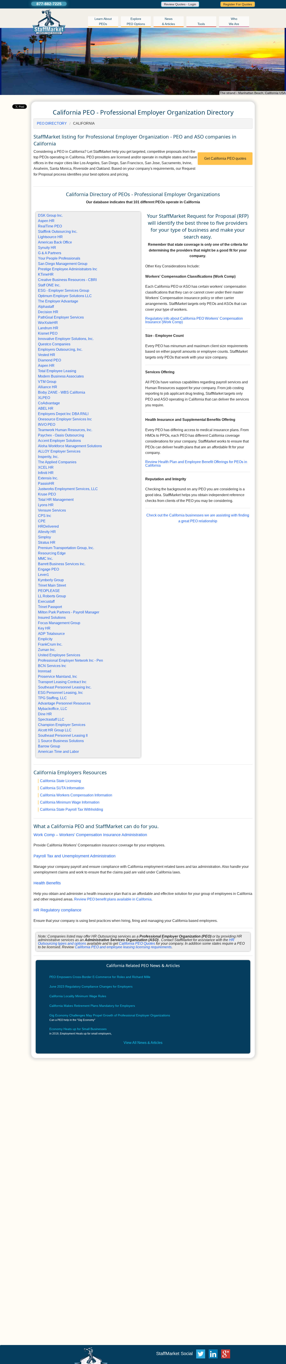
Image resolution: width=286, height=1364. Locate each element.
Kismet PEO (47, 333)
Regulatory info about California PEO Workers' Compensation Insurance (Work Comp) (194, 320)
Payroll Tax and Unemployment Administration (75, 856)
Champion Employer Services (61, 725)
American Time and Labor (58, 751)
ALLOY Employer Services (59, 451)
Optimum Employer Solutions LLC (65, 296)
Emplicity (45, 639)
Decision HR (48, 312)
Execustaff (46, 601)
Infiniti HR (46, 473)
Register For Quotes (237, 4)
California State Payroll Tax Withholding (71, 809)
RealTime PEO (50, 226)
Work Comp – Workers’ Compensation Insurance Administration (90, 835)
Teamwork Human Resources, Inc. (65, 430)
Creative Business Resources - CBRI (67, 280)
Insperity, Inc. (48, 457)
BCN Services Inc (52, 666)
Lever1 (43, 575)
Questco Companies (54, 344)
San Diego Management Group (62, 264)
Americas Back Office (55, 242)
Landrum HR (48, 328)
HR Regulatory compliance (57, 910)
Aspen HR (46, 221)
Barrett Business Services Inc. (61, 564)
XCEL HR (46, 467)
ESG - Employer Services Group (63, 290)
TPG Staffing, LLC (52, 698)
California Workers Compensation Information (76, 795)
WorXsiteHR (48, 323)
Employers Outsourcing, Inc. (60, 349)
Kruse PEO (47, 494)
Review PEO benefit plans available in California (112, 899)
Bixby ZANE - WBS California (61, 392)
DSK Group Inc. (50, 215)
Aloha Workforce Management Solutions (70, 446)
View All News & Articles (143, 1043)
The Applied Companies (57, 462)
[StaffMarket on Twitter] (200, 1353)
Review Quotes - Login (180, 4)
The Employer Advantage (58, 301)
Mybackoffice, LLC (52, 709)
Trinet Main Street (52, 585)
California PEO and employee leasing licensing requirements (123, 947)
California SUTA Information (62, 788)
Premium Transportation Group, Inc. (66, 548)
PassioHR (46, 483)
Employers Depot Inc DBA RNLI (63, 414)
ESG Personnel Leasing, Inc (60, 693)
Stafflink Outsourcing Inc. (57, 231)
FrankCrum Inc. (50, 644)
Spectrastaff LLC (51, 719)
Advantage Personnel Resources (64, 703)
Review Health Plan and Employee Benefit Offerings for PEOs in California (196, 463)
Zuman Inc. (47, 650)
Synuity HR (47, 248)
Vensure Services (52, 510)
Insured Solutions (52, 617)
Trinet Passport (50, 607)
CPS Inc (44, 516)
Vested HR (46, 355)
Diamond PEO (49, 360)
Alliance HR (47, 387)
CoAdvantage (49, 403)
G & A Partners (49, 253)
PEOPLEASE (49, 591)
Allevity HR (47, 532)
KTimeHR (46, 274)
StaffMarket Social (175, 1353)
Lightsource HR (50, 237)
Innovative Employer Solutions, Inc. (66, 339)
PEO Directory (52, 123)
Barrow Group (49, 746)
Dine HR (45, 714)
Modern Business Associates (61, 376)
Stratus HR (46, 542)
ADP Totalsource (51, 634)
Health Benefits (47, 883)
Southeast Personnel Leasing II (63, 735)
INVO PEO (46, 424)
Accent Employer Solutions (59, 441)
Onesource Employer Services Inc (65, 419)
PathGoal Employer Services (61, 317)
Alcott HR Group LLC (55, 730)
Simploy (44, 537)
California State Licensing (60, 781)
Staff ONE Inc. (49, 285)
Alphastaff (46, 306)
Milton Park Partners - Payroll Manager (68, 612)
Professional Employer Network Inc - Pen (70, 660)
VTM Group (47, 382)
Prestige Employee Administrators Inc (67, 269)
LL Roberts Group (52, 596)
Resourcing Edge (52, 553)
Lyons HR (46, 505)
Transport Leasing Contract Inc (62, 682)
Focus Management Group (59, 623)
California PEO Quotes (137, 943)
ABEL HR (45, 408)
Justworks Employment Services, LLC (68, 489)
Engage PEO (48, 569)
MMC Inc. (45, 558)
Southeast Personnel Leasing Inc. (64, 687)
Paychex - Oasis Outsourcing (61, 435)
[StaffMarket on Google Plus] (226, 1353)
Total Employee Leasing (57, 371)
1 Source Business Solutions (61, 741)
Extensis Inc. (48, 478)
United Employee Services (59, 655)
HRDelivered (48, 526)
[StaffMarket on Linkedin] (214, 1353)
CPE (42, 521)
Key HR (44, 628)
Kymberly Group (51, 580)
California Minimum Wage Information (69, 802)
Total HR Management (56, 500)
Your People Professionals (59, 258)
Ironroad (44, 671)
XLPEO (44, 398)
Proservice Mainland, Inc (57, 676)
